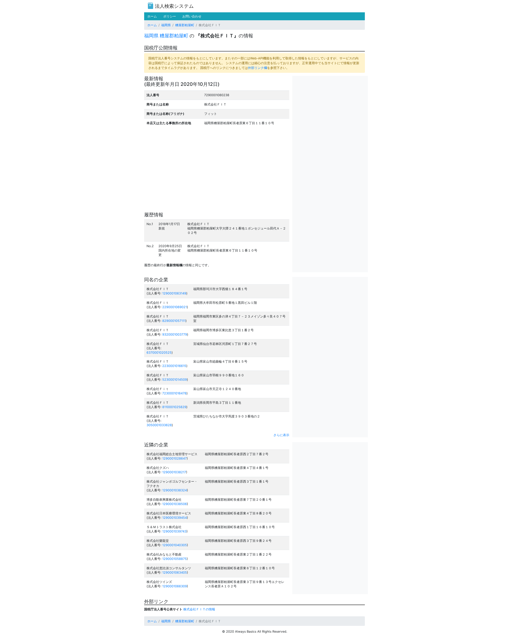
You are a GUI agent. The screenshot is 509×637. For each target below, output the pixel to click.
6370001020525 (159, 352)
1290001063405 (174, 572)
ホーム (152, 25)
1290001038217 (174, 472)
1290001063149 (174, 293)
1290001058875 (174, 559)
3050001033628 (159, 425)
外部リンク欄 (257, 68)
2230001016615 (174, 366)
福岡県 (166, 25)
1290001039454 (174, 518)
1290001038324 (174, 490)
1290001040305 (174, 545)
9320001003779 (174, 334)
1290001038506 (174, 504)
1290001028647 (174, 458)
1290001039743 (174, 531)
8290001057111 (174, 321)
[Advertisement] (330, 104)
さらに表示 (281, 435)
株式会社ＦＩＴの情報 (199, 609)
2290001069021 (174, 307)
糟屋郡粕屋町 (184, 25)
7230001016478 (174, 393)
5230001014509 (174, 379)
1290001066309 (174, 586)
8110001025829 (174, 407)
